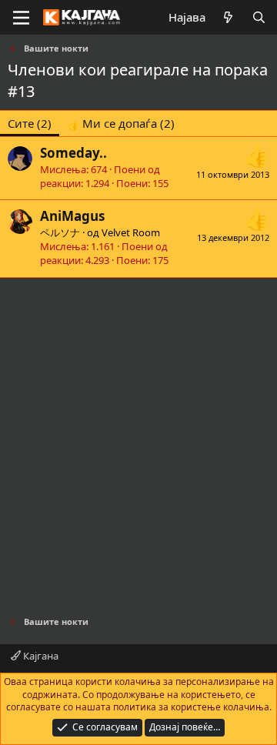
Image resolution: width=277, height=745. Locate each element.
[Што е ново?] (228, 17)
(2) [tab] (30, 123)
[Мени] (21, 17)
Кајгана (39, 656)
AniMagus (72, 216)
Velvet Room (131, 232)
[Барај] (259, 17)
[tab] (120, 123)
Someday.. (73, 153)
